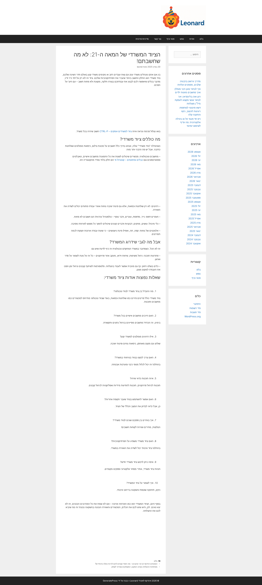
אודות (191, 39)
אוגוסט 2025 (194, 201)
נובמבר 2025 (194, 189)
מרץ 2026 (195, 172)
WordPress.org (192, 316)
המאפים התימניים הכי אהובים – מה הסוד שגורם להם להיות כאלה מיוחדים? (126, 564)
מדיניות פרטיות (142, 39)
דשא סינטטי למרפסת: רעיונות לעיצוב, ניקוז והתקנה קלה (190, 111)
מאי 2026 (195, 164)
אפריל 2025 (194, 218)
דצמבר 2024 (194, 235)
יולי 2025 (196, 206)
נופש (182, 39)
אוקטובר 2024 (193, 243)
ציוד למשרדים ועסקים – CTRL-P (116, 131)
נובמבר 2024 (194, 239)
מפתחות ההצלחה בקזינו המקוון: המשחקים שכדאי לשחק (134, 567)
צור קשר (157, 39)
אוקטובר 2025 (193, 193)
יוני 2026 (196, 160)
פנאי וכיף (170, 39)
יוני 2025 (196, 210)
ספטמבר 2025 (193, 197)
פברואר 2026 (194, 176)
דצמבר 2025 (194, 185)
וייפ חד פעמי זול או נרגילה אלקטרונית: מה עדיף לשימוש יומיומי (188, 122)
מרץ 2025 (195, 222)
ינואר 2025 (195, 231)
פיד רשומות (195, 308)
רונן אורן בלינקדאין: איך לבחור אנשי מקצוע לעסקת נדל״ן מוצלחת (188, 100)
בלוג (201, 39)
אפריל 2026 (194, 168)
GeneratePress (110, 580)
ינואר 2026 (195, 181)
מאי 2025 (196, 214)
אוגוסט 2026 (194, 151)
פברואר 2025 (194, 226)
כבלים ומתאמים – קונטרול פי (128, 160)
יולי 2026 (196, 156)
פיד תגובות (195, 312)
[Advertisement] (110, 109)
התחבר (197, 304)
